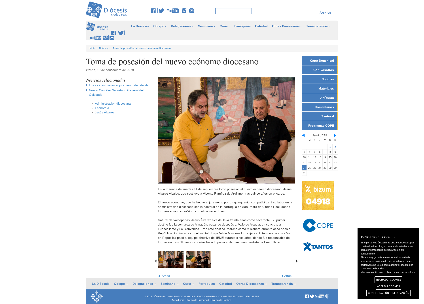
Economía (102, 108)
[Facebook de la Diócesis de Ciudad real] (154, 10)
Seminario (205, 26)
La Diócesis (140, 26)
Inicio (92, 48)
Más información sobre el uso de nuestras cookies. (388, 272)
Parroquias (242, 26)
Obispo (158, 26)
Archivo (325, 12)
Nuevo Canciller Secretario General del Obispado (116, 92)
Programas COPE (321, 125)
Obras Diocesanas (286, 26)
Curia (224, 26)
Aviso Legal (178, 300)
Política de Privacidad (197, 300)
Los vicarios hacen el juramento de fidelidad (119, 85)
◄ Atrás (286, 275)
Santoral (327, 116)
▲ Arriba (164, 275)
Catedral (261, 26)
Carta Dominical (322, 60)
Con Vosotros (323, 70)
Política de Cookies (221, 300)
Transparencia (317, 26)
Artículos (327, 97)
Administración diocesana (113, 103)
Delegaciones (181, 26)
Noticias (103, 48)
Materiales (326, 88)
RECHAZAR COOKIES (388, 279)
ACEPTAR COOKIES (388, 286)
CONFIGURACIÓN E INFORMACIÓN (388, 293)
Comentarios (324, 107)
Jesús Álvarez (104, 112)
